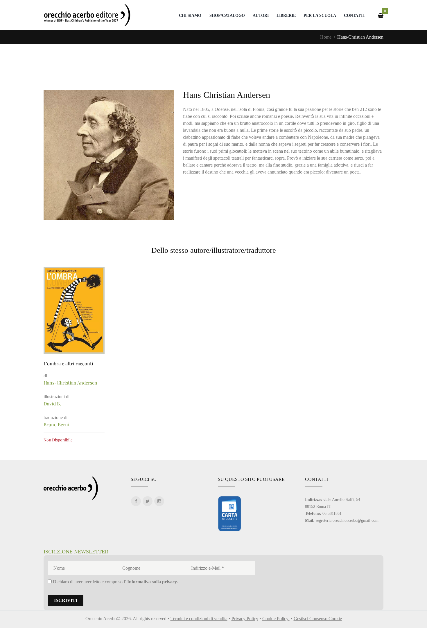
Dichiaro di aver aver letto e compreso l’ (115, 581)
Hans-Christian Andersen (70, 383)
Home (325, 37)
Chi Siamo (190, 15)
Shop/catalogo (227, 15)
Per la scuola (320, 15)
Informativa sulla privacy (152, 581)
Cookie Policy (276, 618)
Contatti (354, 15)
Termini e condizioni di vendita (199, 618)
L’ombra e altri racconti (68, 363)
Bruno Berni (56, 424)
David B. (52, 403)
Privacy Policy (245, 618)
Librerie (286, 15)
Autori (261, 15)
